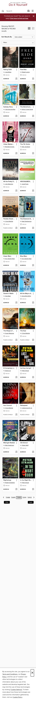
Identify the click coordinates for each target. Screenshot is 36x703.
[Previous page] (3, 497)
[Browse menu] (32, 11)
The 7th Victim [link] (25, 144)
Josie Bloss (8, 72)
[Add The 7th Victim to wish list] (33, 153)
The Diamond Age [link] (26, 219)
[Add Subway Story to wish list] (16, 116)
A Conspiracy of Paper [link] (9, 368)
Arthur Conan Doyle (27, 109)
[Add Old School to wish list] (33, 452)
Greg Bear (8, 296)
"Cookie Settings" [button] (16, 690)
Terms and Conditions (10, 674)
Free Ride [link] (23, 70)
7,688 (8, 497)
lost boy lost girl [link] (25, 368)
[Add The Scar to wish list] (33, 340)
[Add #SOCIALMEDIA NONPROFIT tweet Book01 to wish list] (33, 191)
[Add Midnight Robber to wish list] (16, 452)
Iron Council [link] (7, 405)
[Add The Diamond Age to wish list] (33, 228)
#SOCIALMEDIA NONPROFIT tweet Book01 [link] (26, 182)
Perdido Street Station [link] (9, 219)
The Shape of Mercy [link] (9, 331)
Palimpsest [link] (24, 405)
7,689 (13, 497)
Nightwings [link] (7, 480)
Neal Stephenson (27, 221)
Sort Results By (7, 37)
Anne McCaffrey (26, 296)
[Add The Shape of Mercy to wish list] (16, 340)
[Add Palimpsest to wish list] (33, 414)
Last (30, 502)
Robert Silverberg (10, 482)
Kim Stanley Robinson (10, 259)
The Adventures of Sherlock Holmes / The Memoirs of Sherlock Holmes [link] (26, 107)
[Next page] (34, 497)
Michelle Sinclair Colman (10, 147)
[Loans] (28, 11)
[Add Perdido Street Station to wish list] (16, 228)
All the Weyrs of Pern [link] (26, 293)
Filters (5, 42)
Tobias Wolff (25, 445)
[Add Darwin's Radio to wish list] (16, 302)
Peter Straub (25, 371)
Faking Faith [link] (7, 70)
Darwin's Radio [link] (8, 293)
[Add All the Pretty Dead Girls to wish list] (16, 191)
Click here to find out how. (19, 18)
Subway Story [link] (8, 107)
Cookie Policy (17, 697)
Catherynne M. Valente (27, 408)
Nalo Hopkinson (9, 445)
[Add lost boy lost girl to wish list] (33, 377)
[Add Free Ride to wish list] (33, 79)
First (7, 502)
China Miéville (9, 221)
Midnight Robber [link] (9, 443)
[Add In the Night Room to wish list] (33, 489)
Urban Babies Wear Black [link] (9, 144)
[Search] (3, 11)
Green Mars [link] (7, 256)
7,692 (29, 497)
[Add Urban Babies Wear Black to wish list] (16, 153)
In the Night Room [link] (26, 480)
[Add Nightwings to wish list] (16, 489)
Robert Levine (26, 72)
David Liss (8, 371)
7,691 (24, 497)
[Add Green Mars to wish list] (16, 265)
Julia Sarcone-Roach (10, 109)
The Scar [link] (23, 331)
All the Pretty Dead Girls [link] (9, 182)
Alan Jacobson (26, 147)
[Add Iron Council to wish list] (16, 414)
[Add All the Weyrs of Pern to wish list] (33, 302)
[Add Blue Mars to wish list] (33, 265)
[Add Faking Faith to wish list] (16, 79)
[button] (29, 29)
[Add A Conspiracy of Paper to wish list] (16, 377)
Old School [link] (24, 443)
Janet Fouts (25, 184)
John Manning (9, 184)
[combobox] (14, 11)
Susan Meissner (9, 333)
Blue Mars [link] (23, 256)
